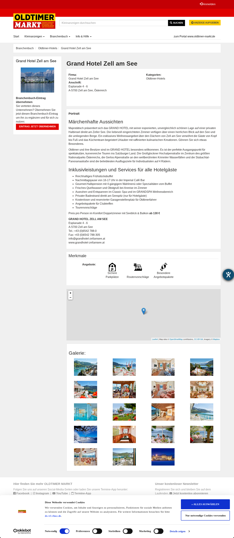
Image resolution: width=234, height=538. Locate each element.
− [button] (70, 297)
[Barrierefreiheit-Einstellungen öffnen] (228, 274)
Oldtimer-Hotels (47, 48)
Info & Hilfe (83, 36)
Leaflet (155, 339)
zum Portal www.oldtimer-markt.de (194, 36)
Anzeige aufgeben (206, 22)
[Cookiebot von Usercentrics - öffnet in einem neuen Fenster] (22, 531)
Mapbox (216, 339)
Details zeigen (177, 531)
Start (16, 36)
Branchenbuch (59, 36)
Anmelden (208, 4)
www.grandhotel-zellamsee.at (86, 242)
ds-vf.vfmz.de (53, 516)
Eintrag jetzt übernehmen (37, 126)
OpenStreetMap (176, 339)
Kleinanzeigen (33, 36)
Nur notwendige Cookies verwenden (205, 515)
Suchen (177, 22)
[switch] (97, 531)
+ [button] (70, 293)
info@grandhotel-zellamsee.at (87, 238)
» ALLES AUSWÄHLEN (205, 504)
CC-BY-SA (198, 339)
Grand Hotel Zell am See (36, 60)
